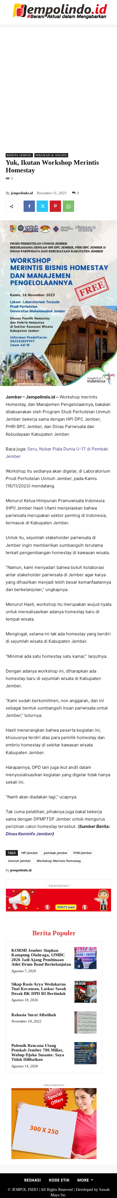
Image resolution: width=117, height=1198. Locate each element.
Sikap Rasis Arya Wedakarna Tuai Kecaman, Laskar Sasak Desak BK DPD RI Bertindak (38, 989)
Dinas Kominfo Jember (29, 833)
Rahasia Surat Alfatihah (33, 1015)
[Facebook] (29, 206)
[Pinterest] (55, 206)
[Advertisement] (58, 86)
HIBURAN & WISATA (51, 155)
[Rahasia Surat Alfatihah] (85, 1022)
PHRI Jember (82, 853)
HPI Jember (29, 853)
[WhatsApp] (68, 206)
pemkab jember (56, 853)
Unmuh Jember (19, 861)
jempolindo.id (22, 193)
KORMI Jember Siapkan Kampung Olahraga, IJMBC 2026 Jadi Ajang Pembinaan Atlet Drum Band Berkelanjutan (41, 957)
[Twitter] (42, 206)
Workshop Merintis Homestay (59, 861)
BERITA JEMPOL (19, 155)
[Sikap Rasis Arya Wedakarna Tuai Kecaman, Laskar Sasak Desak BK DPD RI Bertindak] (85, 992)
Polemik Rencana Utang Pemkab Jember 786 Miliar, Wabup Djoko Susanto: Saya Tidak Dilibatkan (37, 1052)
